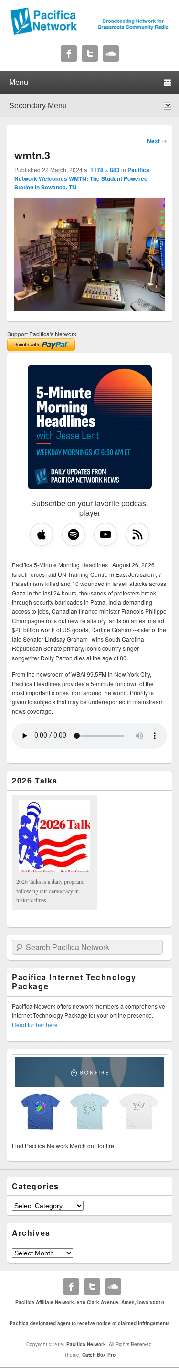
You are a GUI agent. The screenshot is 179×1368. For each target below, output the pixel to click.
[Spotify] (73, 534)
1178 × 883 (105, 170)
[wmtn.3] (89, 308)
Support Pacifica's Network (41, 334)
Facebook (69, 53)
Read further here (35, 1025)
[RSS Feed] (137, 534)
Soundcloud (111, 53)
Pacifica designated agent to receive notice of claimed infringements (90, 1323)
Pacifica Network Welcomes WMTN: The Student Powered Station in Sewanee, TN (81, 178)
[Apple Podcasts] (41, 534)
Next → (157, 140)
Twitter (90, 53)
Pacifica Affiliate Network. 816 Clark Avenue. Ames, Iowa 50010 (89, 1302)
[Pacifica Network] (89, 32)
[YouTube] (105, 534)
